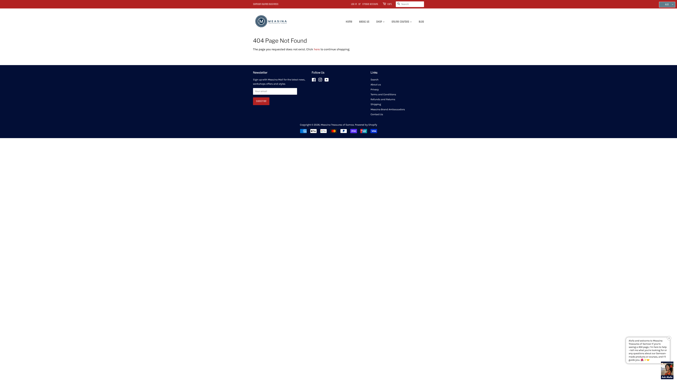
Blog (421, 21)
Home (349, 21)
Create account (370, 4)
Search (375, 79)
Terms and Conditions (383, 94)
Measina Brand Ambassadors (388, 109)
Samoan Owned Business (265, 4)
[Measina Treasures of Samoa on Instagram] (320, 80)
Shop (379, 21)
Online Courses (401, 21)
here (317, 49)
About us (364, 21)
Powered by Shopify (366, 124)
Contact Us (377, 114)
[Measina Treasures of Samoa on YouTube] (327, 80)
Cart (389, 4)
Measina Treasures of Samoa (337, 124)
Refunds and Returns (383, 99)
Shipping (376, 104)
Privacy (375, 89)
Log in (354, 4)
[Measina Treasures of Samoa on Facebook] (314, 80)
